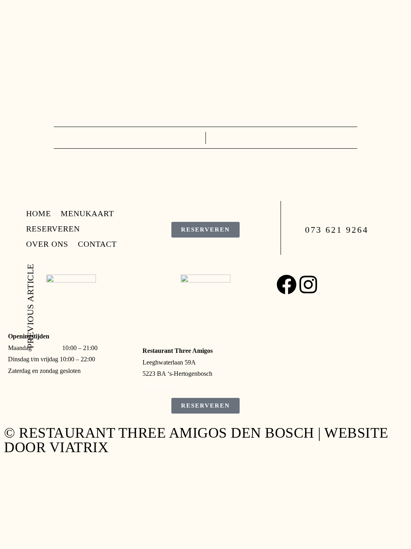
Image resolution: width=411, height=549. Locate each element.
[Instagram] (308, 284)
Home (16, 14)
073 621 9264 (160, 385)
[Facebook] (287, 284)
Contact (67, 42)
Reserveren (31, 28)
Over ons (25, 42)
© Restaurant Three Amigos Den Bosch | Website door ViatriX (196, 440)
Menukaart (57, 14)
